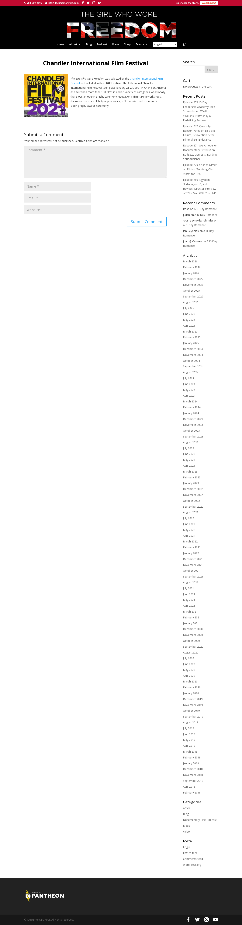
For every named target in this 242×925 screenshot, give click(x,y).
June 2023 (189, 454)
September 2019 (193, 716)
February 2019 (192, 757)
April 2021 (189, 605)
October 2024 (191, 360)
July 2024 (188, 378)
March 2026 (190, 261)
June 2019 (189, 734)
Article (187, 808)
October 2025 (191, 290)
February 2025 (192, 337)
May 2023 (189, 460)
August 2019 (190, 722)
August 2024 (190, 372)
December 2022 (193, 489)
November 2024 (193, 355)
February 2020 (192, 687)
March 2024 (190, 401)
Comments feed (193, 859)
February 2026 (192, 267)
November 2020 (193, 635)
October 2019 (191, 710)
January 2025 (191, 343)
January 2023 (191, 483)
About (73, 44)
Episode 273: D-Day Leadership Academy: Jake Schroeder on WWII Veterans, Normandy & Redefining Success (199, 111)
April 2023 (189, 465)
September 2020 (193, 646)
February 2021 (192, 617)
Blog (89, 44)
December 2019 (193, 699)
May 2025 (189, 320)
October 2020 (191, 640)
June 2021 (189, 594)
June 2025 (189, 314)
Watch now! (209, 3)
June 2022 (189, 524)
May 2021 (189, 600)
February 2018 (192, 792)
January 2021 (191, 623)
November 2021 (193, 565)
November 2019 (193, 705)
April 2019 (189, 745)
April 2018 (189, 786)
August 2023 (190, 442)
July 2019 (188, 728)
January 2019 (191, 763)
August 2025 (190, 302)
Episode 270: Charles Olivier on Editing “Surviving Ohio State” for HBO (200, 169)
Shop (127, 44)
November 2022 (193, 495)
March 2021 (190, 611)
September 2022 (193, 506)
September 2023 (193, 436)
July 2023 (188, 448)
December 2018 (193, 769)
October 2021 (191, 570)
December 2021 (193, 559)
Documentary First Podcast (200, 820)
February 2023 (192, 477)
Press (115, 44)
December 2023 (193, 419)
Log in (187, 847)
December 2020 (193, 629)
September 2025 (193, 296)
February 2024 (192, 407)
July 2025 (188, 308)
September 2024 (193, 366)
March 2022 (190, 541)
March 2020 (190, 681)
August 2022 (190, 512)
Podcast (102, 44)
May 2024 (189, 390)
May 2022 (189, 530)
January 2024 (191, 413)
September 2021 (193, 576)
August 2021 (190, 582)
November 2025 (193, 284)
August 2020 (190, 652)
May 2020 (189, 670)
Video (186, 831)
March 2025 (190, 331)
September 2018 (193, 781)
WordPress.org (192, 864)
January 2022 (191, 553)
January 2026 (191, 273)
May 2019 (189, 740)
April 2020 (189, 676)
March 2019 (190, 751)
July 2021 (188, 588)
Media (187, 825)
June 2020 (189, 664)
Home (60, 44)
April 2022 (189, 536)
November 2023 (193, 425)
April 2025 (189, 325)
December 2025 (193, 279)
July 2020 (188, 658)
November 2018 (193, 775)
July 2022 (188, 518)
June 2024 (189, 384)
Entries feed (190, 853)
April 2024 (189, 395)
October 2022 (191, 500)
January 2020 (191, 693)
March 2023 (190, 471)
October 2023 (191, 430)
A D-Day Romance (205, 209)
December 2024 (193, 349)
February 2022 (192, 547)
